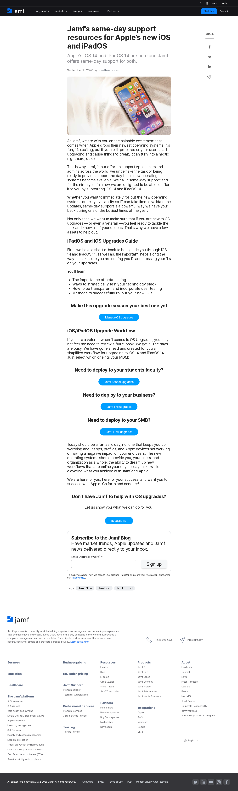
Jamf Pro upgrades (119, 406)
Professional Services (78, 706)
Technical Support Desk (75, 694)
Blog (102, 672)
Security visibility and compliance (24, 759)
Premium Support (72, 689)
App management (16, 720)
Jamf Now (85, 588)
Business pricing (74, 662)
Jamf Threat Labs (109, 691)
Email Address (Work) (87, 557)
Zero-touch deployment (20, 710)
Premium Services (72, 710)
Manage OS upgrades (119, 317)
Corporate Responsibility (194, 706)
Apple (141, 712)
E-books (104, 676)
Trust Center (188, 701)
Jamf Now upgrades (119, 432)
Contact (185, 672)
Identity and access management (24, 735)
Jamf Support (73, 685)
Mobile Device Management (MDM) (25, 715)
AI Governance (15, 701)
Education (14, 673)
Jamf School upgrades (118, 382)
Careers (185, 686)
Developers (106, 726)
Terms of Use (115, 781)
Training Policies (71, 731)
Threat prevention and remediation (25, 744)
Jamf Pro (104, 588)
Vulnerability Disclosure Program (198, 715)
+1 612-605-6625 (163, 639)
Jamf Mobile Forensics (149, 696)
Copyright (87, 781)
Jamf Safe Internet (147, 691)
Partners (106, 703)
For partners (106, 707)
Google (141, 726)
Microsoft (143, 722)
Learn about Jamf (79, 641)
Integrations (146, 707)
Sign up (154, 564)
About (185, 662)
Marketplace (106, 722)
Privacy (100, 781)
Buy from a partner (110, 717)
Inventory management (19, 725)
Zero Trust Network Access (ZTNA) (26, 754)
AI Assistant (13, 706)
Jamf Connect (145, 681)
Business (13, 662)
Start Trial (209, 11)
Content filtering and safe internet (25, 749)
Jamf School (124, 588)
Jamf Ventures (189, 710)
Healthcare (15, 685)
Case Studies (107, 681)
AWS (140, 717)
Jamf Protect (145, 686)
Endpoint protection (17, 739)
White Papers (107, 686)
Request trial (119, 520)
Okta (140, 731)
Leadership (187, 667)
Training (69, 727)
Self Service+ (14, 730)
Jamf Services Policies (74, 715)
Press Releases (189, 681)
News (184, 676)
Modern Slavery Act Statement (152, 781)
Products (144, 662)
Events (104, 667)
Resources (108, 662)
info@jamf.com (195, 639)
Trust (129, 781)
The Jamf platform (20, 696)
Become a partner (109, 712)
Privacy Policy (78, 577)
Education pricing (75, 673)
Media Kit (186, 696)
